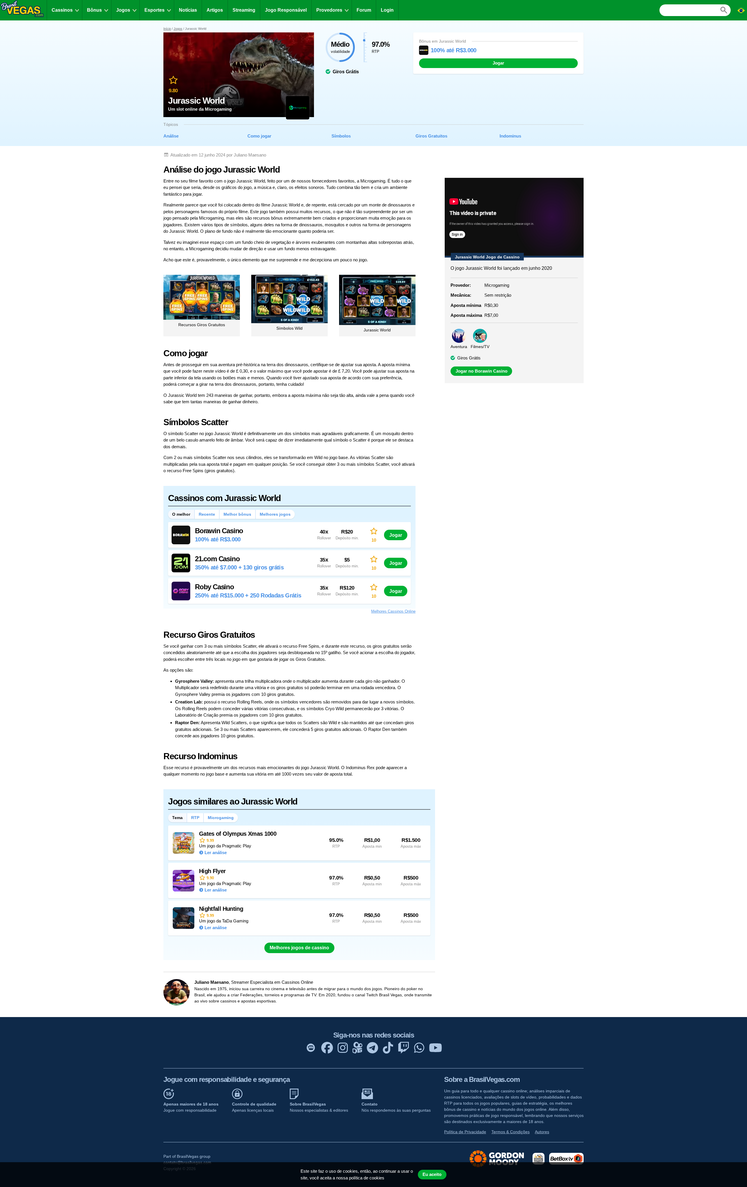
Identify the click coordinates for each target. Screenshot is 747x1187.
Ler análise (216, 852)
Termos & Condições (510, 1131)
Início (167, 28)
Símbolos (341, 135)
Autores (542, 1131)
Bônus (94, 10)
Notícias (188, 10)
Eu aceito (432, 1174)
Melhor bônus (237, 514)
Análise (171, 135)
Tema (177, 817)
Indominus (510, 135)
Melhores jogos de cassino (299, 947)
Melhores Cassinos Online (393, 611)
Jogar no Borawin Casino (481, 371)
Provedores (329, 10)
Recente (207, 514)
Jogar (498, 63)
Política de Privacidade (465, 1131)
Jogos (123, 10)
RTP (195, 817)
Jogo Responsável (286, 10)
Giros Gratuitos (431, 135)
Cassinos (62, 10)
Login (387, 10)
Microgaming (221, 817)
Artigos (215, 10)
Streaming (244, 10)
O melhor (181, 514)
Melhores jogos (275, 514)
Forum (364, 10)
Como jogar (259, 135)
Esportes (154, 10)
